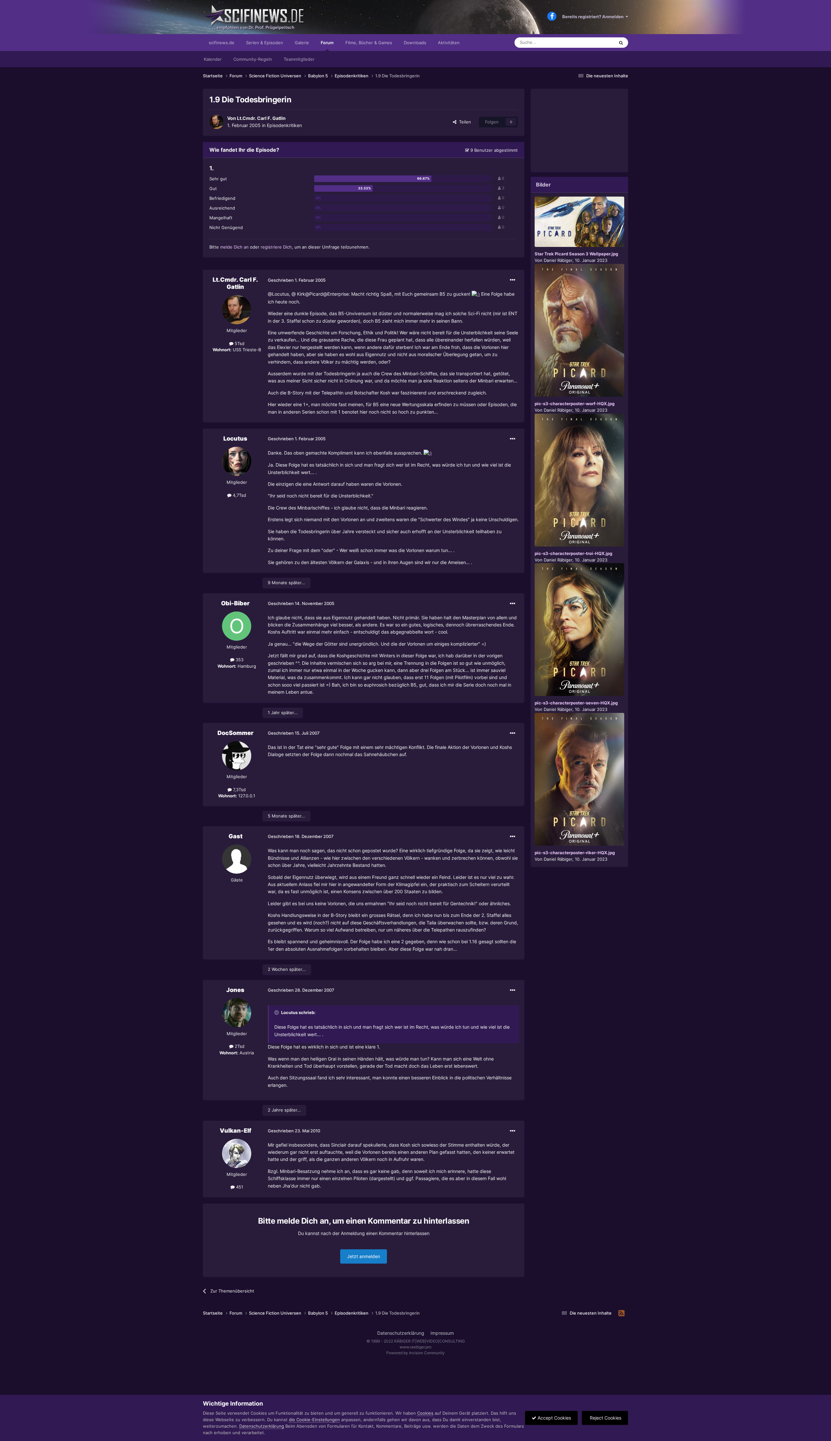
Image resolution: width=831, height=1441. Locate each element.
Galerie (302, 42)
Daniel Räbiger (558, 260)
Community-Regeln (252, 59)
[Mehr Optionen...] (512, 280)
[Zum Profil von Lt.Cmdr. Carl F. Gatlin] (216, 122)
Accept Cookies (553, 1418)
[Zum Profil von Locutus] (236, 461)
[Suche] (621, 42)
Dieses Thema (592, 42)
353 (238, 659)
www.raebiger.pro (415, 1347)
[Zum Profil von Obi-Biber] (236, 626)
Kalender (213, 59)
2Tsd (238, 1046)
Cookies (425, 1413)
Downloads (415, 42)
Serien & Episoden (264, 42)
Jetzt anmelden (363, 1256)
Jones (235, 989)
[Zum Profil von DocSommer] (236, 755)
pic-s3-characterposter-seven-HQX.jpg (576, 702)
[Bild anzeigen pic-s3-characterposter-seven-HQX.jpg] (579, 629)
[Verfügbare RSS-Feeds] (621, 1313)
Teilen (463, 121)
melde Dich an (234, 247)
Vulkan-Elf (235, 1130)
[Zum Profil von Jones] (236, 1012)
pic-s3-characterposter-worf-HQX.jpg (574, 403)
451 (239, 1187)
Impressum (442, 1333)
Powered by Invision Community (415, 1352)
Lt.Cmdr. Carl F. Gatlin (261, 118)
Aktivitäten (449, 42)
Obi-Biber (235, 603)
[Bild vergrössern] (476, 294)
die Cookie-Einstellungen (314, 1419)
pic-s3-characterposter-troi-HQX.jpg (573, 553)
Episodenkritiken (284, 125)
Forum (327, 42)
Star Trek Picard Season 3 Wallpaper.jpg (576, 253)
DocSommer (235, 732)
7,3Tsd (239, 789)
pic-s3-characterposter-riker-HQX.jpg (575, 852)
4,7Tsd (238, 495)
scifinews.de (221, 42)
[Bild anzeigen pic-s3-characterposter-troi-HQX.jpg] (579, 480)
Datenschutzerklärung (400, 1333)
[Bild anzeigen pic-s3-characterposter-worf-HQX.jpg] (579, 330)
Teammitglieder (299, 59)
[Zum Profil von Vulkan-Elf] (236, 1153)
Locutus (235, 438)
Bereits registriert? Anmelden (594, 16)
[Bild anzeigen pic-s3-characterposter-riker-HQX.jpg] (579, 779)
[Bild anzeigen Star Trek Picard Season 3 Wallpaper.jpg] (579, 222)
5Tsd (238, 343)
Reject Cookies (605, 1418)
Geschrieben (297, 280)
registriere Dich (276, 247)
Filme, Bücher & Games (368, 42)
